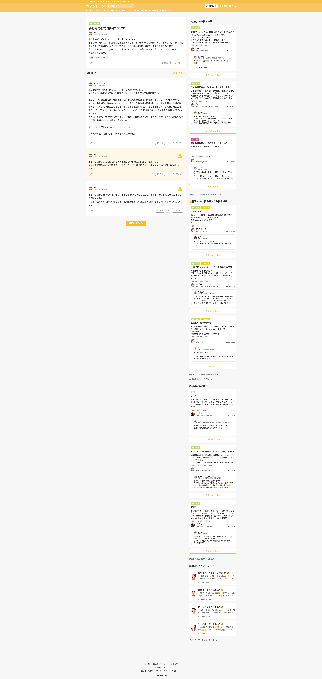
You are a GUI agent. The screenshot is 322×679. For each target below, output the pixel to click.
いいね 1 (178, 63)
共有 (166, 63)
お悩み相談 (96, 10)
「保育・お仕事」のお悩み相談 (114, 10)
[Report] (156, 63)
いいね (179, 142)
